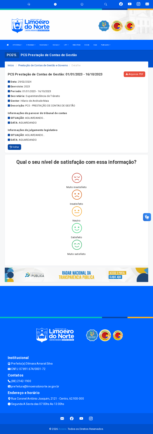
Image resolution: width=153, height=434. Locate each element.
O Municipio (30, 45)
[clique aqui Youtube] (81, 418)
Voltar (15, 147)
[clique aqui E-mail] (62, 418)
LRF (65, 45)
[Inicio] (8, 45)
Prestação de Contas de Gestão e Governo (43, 65)
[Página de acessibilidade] (82, 4)
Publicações (105, 45)
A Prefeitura (17, 45)
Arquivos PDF (135, 74)
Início (11, 65)
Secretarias (43, 45)
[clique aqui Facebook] (71, 418)
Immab (86, 45)
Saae (95, 45)
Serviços (56, 45)
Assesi (62, 428)
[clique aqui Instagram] (90, 418)
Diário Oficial (76, 45)
